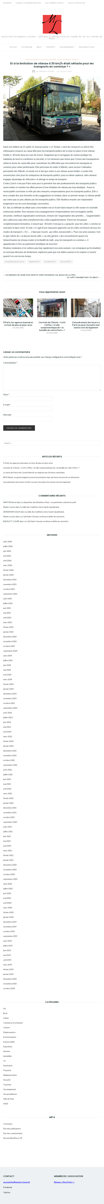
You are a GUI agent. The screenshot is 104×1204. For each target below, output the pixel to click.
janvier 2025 (8, 632)
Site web (7, 414)
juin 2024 (7, 665)
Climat (6, 1018)
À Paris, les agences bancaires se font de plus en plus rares (18, 323)
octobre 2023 (9, 703)
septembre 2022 (10, 765)
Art (4, 1008)
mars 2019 (7, 964)
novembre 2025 (10, 584)
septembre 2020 (10, 879)
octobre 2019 (9, 931)
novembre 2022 (10, 755)
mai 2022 (7, 784)
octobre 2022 (9, 760)
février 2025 (8, 627)
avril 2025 (7, 617)
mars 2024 (7, 679)
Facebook (7, 1187)
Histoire (6, 1051)
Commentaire (10, 362)
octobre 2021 (9, 817)
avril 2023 (7, 731)
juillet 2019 (8, 945)
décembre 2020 (10, 865)
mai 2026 (7, 556)
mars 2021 (7, 850)
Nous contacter (77, 3)
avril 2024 (7, 674)
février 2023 (8, 741)
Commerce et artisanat (13, 1023)
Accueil (13, 47)
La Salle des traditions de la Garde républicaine (39, 507)
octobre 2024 (9, 646)
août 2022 (7, 770)
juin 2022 (7, 779)
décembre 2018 (10, 979)
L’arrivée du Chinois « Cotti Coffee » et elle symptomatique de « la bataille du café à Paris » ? (52, 326)
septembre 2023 (10, 708)
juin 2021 (7, 836)
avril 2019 (7, 960)
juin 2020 (7, 893)
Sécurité (6, 1080)
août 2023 (7, 712)
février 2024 (8, 684)
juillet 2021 (8, 831)
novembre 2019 (10, 926)
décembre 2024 (10, 636)
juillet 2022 (8, 774)
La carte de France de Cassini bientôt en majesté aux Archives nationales (34, 472)
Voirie (75, 59)
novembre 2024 (10, 641)
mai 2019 (7, 955)
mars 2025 (7, 622)
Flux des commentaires (13, 1133)
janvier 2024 (8, 689)
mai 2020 (7, 898)
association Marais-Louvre (14, 261)
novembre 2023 (10, 698)
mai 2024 (7, 670)
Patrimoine (27, 47)
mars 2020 (7, 907)
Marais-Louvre (45, 71)
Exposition (7, 1046)
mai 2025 (7, 613)
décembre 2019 (10, 922)
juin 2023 (7, 722)
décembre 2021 (10, 808)
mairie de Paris (66, 261)
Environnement (67, 47)
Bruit (39, 47)
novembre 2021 (10, 812)
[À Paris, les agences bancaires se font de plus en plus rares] (18, 307)
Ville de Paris (64, 59)
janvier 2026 (8, 575)
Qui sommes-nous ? (54, 3)
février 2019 (8, 969)
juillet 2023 (8, 717)
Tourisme (7, 1084)
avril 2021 (7, 846)
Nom (6, 394)
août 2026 (7, 541)
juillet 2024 (8, 660)
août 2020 (7, 884)
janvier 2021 (8, 860)
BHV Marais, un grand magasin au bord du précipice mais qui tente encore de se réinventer (41, 477)
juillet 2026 (8, 546)
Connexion (7, 1124)
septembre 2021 (10, 822)
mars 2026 (7, 565)
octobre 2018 (9, 988)
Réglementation (86, 47)
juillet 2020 (8, 888)
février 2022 (8, 798)
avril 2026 (7, 560)
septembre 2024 (10, 651)
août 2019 (7, 941)
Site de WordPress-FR (12, 1138)
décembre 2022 (10, 751)
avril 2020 (7, 903)
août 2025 (7, 598)
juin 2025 (7, 608)
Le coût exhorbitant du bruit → (84, 277)
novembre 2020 (10, 869)
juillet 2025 (8, 603)
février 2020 (8, 912)
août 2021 (7, 827)
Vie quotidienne (48, 59)
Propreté (50, 47)
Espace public (9, 1042)
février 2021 (8, 855)
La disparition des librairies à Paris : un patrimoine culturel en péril (48, 502)
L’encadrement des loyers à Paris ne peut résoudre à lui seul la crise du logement (86, 325)
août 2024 (7, 655)
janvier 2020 (8, 917)
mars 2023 (7, 736)
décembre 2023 (10, 693)
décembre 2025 (10, 579)
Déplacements (33, 59)
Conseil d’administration (28, 3)
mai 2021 (7, 841)
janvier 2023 (8, 746)
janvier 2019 (8, 974)
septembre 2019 (10, 936)
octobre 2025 (9, 589)
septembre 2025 (10, 594)
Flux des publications (12, 1128)
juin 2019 (7, 950)
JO (4, 1061)
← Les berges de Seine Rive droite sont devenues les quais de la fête (39, 275)
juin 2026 (7, 551)
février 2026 (8, 570)
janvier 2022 (8, 803)
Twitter (6, 1192)
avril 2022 (7, 789)
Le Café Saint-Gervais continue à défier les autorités (42, 516)
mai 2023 (7, 727)
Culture (6, 1027)
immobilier (7, 1056)
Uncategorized (9, 1089)
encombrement (50, 261)
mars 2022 (7, 793)
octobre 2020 (9, 874)
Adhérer (7, 3)
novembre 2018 (10, 983)
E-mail (7, 404)
